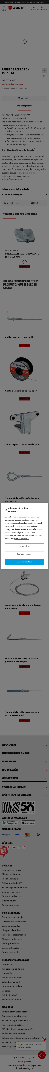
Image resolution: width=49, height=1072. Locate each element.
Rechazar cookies (24, 554)
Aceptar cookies (24, 562)
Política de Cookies (21, 539)
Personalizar (24, 546)
